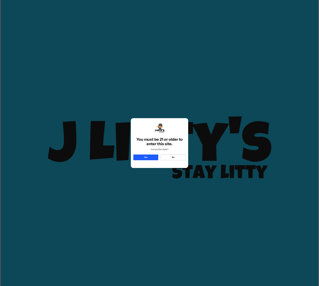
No (173, 157)
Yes (146, 157)
